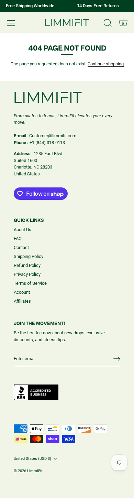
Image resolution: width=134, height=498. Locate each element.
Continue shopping (106, 63)
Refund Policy (27, 265)
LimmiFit (35, 471)
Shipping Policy (28, 256)
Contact (21, 247)
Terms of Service (30, 283)
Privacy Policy (27, 274)
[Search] (107, 24)
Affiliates (22, 301)
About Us (22, 229)
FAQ (18, 238)
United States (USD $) (32, 458)
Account (22, 292)
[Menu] (11, 23)
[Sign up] (116, 358)
